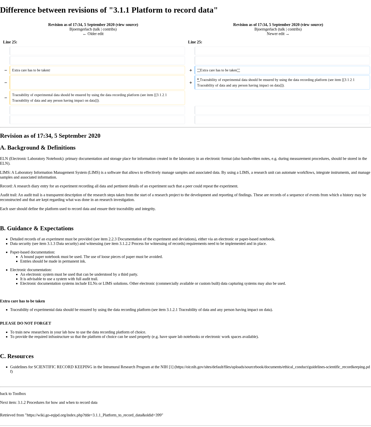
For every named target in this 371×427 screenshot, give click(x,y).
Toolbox (19, 393)
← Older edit (93, 34)
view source (127, 24)
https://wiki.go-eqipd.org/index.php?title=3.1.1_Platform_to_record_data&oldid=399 (94, 415)
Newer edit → (278, 34)
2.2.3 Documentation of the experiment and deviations (152, 239)
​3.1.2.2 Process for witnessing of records (151, 243)
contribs (109, 29)
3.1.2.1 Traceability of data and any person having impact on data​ (219, 309)
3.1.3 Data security (62, 243)
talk (97, 29)
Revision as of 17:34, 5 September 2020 (81, 24)
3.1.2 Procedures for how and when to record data (57, 402)
